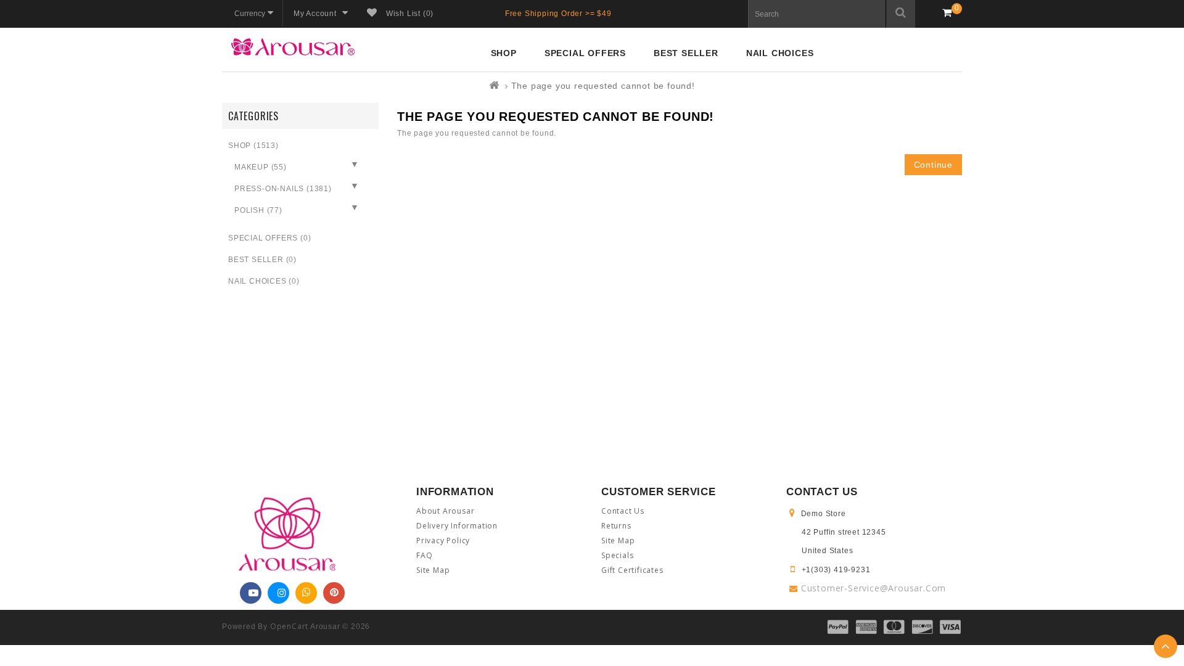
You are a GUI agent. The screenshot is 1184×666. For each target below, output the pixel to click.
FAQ (424, 555)
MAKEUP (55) (260, 167)
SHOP (504, 53)
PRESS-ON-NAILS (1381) (283, 188)
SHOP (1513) (253, 145)
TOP (1165, 646)
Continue (933, 165)
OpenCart (289, 626)
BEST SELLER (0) (262, 259)
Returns (616, 525)
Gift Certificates (632, 570)
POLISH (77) (258, 210)
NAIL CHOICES (780, 53)
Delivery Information (457, 525)
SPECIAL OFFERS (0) (269, 238)
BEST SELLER (686, 53)
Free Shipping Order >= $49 (558, 13)
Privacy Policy (443, 540)
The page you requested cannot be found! (603, 86)
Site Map (433, 570)
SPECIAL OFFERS (585, 53)
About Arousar (445, 511)
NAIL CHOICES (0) (264, 281)
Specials (617, 555)
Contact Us (622, 511)
